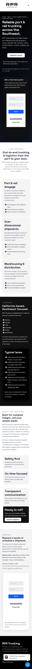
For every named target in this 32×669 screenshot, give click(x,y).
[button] (28, 5)
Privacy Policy (13, 625)
